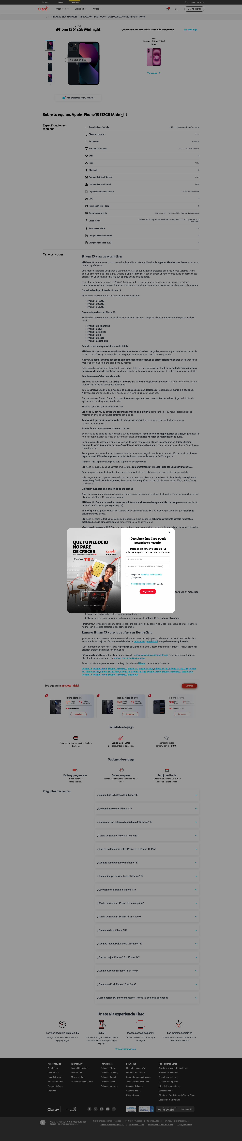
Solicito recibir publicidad (142, 584)
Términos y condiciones (151, 574)
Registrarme (148, 591)
